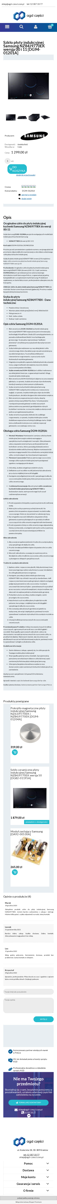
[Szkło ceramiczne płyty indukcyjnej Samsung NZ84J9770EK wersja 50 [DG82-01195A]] (30, 798)
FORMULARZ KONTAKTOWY (30, 1103)
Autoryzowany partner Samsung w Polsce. (36, 685)
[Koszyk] (50, 26)
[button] (7, 27)
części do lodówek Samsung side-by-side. (31, 681)
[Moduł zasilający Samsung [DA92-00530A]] (30, 850)
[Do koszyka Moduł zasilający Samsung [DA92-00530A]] (15, 872)
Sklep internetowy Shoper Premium (28, 1202)
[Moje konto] (35, 27)
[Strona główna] (28, 16)
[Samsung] (31, 135)
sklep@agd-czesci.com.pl (13, 4)
